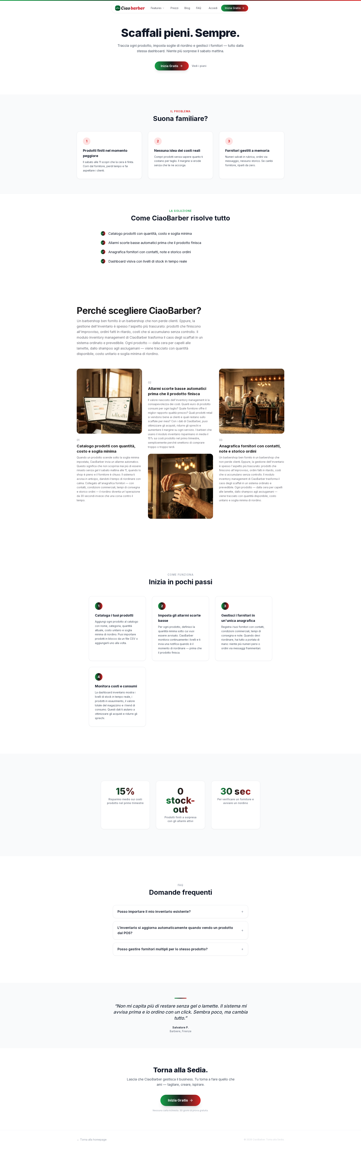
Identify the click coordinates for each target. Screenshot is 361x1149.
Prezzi (174, 8)
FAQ (198, 8)
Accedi (213, 8)
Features (156, 8)
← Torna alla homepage (92, 1139)
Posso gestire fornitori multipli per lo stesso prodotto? (180, 949)
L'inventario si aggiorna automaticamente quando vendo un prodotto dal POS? (180, 930)
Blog (187, 8)
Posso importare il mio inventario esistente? (180, 911)
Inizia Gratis (233, 8)
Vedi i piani (199, 65)
